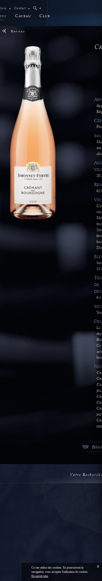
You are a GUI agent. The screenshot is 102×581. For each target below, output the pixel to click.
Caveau (23, 16)
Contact (20, 8)
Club (44, 16)
